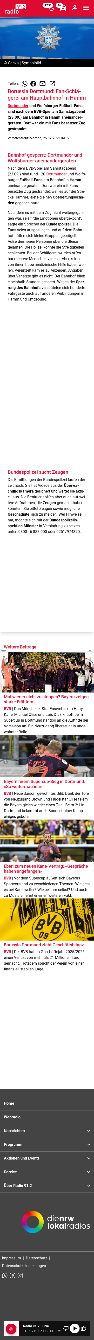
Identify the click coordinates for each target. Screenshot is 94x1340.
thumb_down (66, 1328)
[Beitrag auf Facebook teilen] (33, 84)
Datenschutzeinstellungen (24, 1265)
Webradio (12, 1117)
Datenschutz (36, 1258)
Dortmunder (18, 105)
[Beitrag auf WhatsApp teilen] (24, 84)
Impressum (11, 1258)
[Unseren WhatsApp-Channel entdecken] (5, 1275)
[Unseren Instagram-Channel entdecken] (20, 1275)
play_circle (75, 1328)
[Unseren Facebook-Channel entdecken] (12, 1275)
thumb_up (83, 1328)
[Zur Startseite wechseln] (15, 8)
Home (9, 1103)
